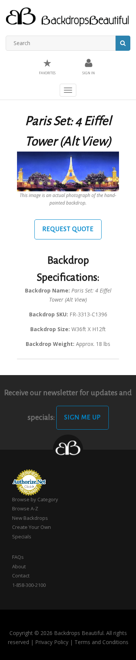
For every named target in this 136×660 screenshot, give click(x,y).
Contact (20, 575)
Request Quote (68, 229)
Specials (21, 536)
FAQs (18, 557)
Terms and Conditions (101, 642)
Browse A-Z (25, 508)
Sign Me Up (82, 417)
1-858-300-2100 (29, 585)
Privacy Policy (51, 642)
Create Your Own (31, 527)
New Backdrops (30, 518)
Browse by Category (35, 499)
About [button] (19, 566)
